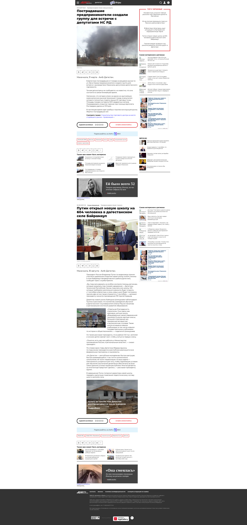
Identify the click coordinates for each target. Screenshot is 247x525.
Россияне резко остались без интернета (156, 167)
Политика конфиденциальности (115, 491)
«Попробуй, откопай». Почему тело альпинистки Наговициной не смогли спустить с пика (158, 243)
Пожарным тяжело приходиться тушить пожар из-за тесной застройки (125, 158)
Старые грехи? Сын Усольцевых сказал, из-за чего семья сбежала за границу (158, 78)
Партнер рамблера (106, 517)
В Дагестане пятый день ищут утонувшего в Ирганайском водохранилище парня (154, 29)
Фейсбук (79, 67)
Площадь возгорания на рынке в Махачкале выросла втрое (95, 163)
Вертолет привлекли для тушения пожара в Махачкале (126, 163)
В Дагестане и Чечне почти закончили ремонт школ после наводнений (125, 451)
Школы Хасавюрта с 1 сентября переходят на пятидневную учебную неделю (94, 451)
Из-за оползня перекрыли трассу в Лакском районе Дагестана (154, 22)
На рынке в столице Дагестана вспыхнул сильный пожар (94, 157)
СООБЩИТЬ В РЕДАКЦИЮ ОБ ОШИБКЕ (138, 491)
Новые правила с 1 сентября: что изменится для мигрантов (157, 147)
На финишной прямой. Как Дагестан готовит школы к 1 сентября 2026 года (124, 457)
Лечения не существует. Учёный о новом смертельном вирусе (158, 70)
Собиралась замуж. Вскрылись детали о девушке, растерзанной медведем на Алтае (157, 230)
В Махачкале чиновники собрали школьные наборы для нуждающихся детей (95, 457)
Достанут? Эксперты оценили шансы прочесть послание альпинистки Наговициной (159, 211)
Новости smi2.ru (83, 198)
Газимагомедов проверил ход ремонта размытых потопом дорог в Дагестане (155, 45)
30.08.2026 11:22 (81, 205)
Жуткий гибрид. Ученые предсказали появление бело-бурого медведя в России (159, 91)
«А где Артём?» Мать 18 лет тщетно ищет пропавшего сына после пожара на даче (158, 237)
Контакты (93, 491)
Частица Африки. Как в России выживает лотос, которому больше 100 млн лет (158, 59)
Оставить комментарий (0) (124, 124)
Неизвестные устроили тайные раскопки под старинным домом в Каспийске (155, 14)
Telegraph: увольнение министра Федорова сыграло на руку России (157, 160)
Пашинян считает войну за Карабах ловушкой (157, 154)
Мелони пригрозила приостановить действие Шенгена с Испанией (158, 141)
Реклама (100, 491)
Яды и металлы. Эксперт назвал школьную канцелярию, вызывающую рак (157, 218)
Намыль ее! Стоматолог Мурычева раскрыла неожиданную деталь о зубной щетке (158, 65)
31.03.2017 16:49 (81, 8)
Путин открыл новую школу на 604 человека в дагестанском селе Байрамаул (154, 37)
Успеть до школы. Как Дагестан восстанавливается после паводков (107, 402)
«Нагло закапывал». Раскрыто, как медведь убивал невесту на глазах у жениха (158, 224)
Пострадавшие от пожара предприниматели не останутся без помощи (94, 171)
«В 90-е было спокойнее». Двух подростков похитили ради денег (158, 83)
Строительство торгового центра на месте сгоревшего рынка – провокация (111, 116)
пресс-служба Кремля (83, 261)
